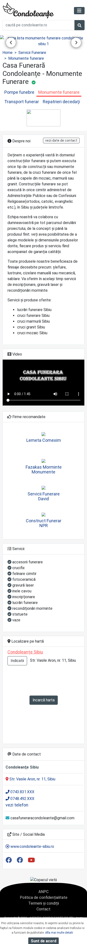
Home (7, 52)
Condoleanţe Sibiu (25, 651)
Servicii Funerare (32, 52)
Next (76, 42)
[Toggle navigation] (79, 10)
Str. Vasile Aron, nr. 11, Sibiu (31, 779)
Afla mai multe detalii (59, 932)
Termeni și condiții (43, 903)
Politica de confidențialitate (43, 897)
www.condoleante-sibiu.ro (31, 846)
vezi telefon (17, 804)
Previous (11, 42)
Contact (43, 909)
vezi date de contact (61, 140)
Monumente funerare (26, 58)
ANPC (43, 891)
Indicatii (17, 660)
